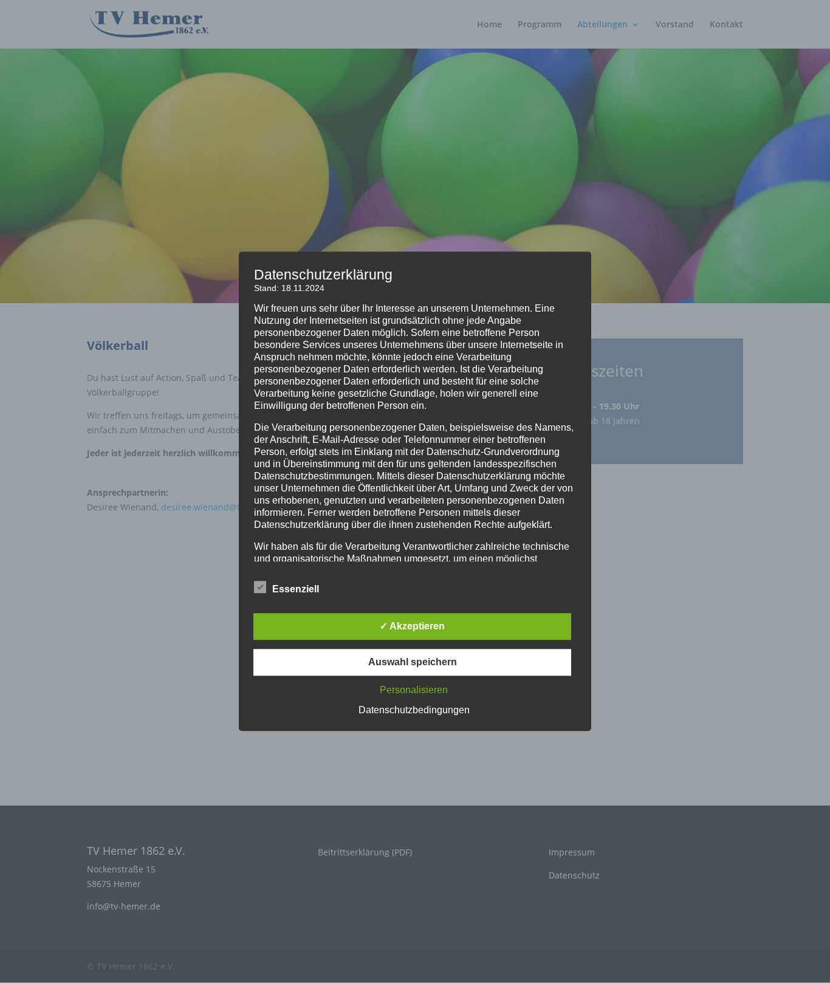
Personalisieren (414, 690)
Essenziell (295, 589)
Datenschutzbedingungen (414, 710)
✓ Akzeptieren (412, 627)
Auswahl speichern (412, 662)
